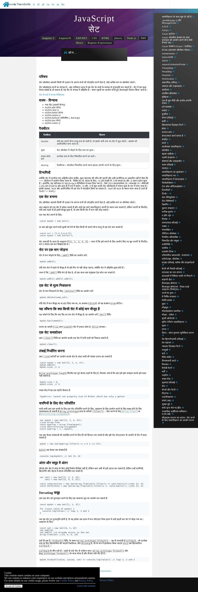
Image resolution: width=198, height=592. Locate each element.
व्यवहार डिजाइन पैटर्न (171, 346)
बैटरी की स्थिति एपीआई (172, 268)
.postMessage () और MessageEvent (171, 21)
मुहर (164, 304)
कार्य (164, 143)
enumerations (169, 53)
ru (48, 4)
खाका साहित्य (168, 154)
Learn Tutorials (18, 4)
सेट (164, 386)
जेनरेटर (165, 168)
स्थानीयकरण (168, 397)
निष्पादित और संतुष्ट (171, 240)
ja (58, 4)
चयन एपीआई (168, 164)
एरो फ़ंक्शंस (167, 107)
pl (43, 4)
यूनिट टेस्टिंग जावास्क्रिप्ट (173, 322)
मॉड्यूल (165, 307)
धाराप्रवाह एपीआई (170, 222)
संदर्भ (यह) (167, 400)
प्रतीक (165, 248)
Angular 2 (48, 38)
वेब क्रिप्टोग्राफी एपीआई (173, 339)
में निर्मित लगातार (169, 296)
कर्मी (164, 121)
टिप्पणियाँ (166, 190)
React (79, 43)
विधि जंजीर (167, 357)
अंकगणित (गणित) (170, 82)
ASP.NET (81, 38)
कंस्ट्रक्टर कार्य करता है (173, 135)
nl (38, 4)
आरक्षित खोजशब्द (169, 93)
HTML (106, 38)
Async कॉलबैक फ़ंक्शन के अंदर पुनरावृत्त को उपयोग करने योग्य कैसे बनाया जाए (177, 40)
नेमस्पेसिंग (166, 230)
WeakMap (167, 71)
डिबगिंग (165, 204)
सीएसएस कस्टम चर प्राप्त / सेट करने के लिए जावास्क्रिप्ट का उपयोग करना (178, 418)
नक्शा (164, 226)
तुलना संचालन (168, 208)
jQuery (118, 38)
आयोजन (166, 89)
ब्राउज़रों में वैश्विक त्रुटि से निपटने (177, 276)
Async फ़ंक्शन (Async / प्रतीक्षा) (177, 46)
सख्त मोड (166, 379)
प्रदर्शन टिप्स (168, 251)
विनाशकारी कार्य (169, 360)
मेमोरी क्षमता (167, 300)
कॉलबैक (166, 150)
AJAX (165, 26)
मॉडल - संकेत (168, 314)
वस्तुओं (165, 350)
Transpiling (168, 68)
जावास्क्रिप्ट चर (169, 175)
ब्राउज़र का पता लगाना (172, 272)
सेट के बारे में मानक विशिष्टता (51, 95)
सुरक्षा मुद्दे (166, 404)
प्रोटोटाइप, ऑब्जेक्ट (171, 259)
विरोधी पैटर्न (167, 368)
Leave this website (86, 586)
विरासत (165, 364)
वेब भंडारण (167, 342)
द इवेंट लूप (167, 215)
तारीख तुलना (168, 212)
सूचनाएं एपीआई (169, 382)
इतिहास (165, 97)
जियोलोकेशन (168, 183)
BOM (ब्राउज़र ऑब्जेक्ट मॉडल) (176, 50)
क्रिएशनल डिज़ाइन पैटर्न (173, 125)
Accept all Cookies (13, 586)
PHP (143, 38)
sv (53, 4)
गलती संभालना (168, 157)
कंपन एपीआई (168, 117)
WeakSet (166, 75)
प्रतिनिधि (166, 244)
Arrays (165, 30)
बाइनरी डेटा (167, 279)
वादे (164, 353)
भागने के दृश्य (168, 293)
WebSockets (168, 79)
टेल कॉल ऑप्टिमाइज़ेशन (172, 186)
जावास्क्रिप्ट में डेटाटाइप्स (173, 179)
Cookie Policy (67, 580)
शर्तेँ (164, 371)
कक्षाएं (165, 110)
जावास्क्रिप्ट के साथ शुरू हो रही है (177, 16)
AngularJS (65, 38)
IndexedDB (168, 57)
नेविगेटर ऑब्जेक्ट (169, 233)
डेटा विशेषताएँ (168, 201)
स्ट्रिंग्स (165, 393)
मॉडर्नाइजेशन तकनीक (171, 311)
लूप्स (164, 325)
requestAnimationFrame (174, 64)
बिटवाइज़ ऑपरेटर (170, 283)
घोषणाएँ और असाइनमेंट (172, 161)
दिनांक (165, 219)
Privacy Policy (106, 580)
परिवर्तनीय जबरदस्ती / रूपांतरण (176, 255)
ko (63, 4)
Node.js (131, 38)
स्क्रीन (165, 375)
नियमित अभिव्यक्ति (170, 237)
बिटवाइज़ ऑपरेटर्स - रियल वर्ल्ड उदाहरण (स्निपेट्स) (175, 288)
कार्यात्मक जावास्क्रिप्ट (172, 146)
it (34, 4)
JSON (165, 61)
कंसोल (165, 139)
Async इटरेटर (169, 34)
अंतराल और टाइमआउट (172, 86)
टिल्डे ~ (165, 193)
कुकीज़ (165, 114)
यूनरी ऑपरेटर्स (168, 318)
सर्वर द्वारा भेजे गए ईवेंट (172, 408)
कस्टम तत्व (167, 132)
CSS (94, 38)
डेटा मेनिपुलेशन (169, 197)
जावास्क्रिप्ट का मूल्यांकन (173, 172)
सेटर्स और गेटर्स (169, 389)
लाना (164, 329)
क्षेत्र (164, 128)
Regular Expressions (100, 43)
